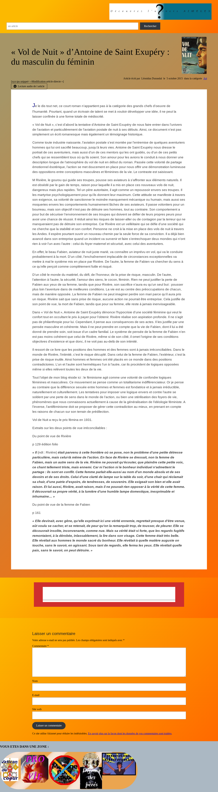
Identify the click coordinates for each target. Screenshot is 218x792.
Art (205, 78)
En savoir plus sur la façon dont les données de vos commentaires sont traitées (130, 733)
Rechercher (150, 26)
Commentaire (40, 646)
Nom (35, 681)
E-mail (35, 695)
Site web (37, 709)
